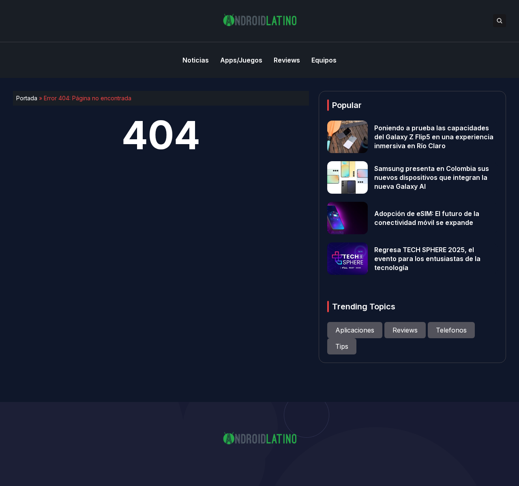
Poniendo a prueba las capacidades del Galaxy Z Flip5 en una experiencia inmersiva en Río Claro (433, 137)
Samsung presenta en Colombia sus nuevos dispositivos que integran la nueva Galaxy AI (431, 177)
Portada (26, 98)
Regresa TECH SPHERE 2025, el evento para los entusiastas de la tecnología (427, 259)
